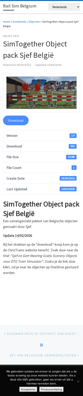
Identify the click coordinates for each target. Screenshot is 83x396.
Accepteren (28, 389)
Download (16, 120)
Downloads (19, 21)
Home (6, 21)
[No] (78, 381)
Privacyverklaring (51, 389)
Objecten (34, 21)
